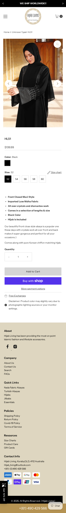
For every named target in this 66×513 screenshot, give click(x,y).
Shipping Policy (12, 415)
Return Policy (11, 419)
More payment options (33, 288)
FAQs (7, 374)
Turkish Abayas (12, 391)
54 (16, 179)
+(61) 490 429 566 (33, 508)
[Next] (63, 3)
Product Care (11, 444)
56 (25, 179)
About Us (9, 363)
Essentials (9, 402)
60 (42, 179)
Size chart (56, 172)
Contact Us (10, 366)
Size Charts (10, 440)
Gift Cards (9, 447)
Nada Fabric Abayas (14, 387)
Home (6, 32)
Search (7, 370)
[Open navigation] (5, 16)
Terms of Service (13, 426)
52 (8, 179)
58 (33, 179)
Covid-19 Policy (12, 423)
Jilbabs (7, 398)
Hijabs (7, 394)
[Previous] (3, 3)
